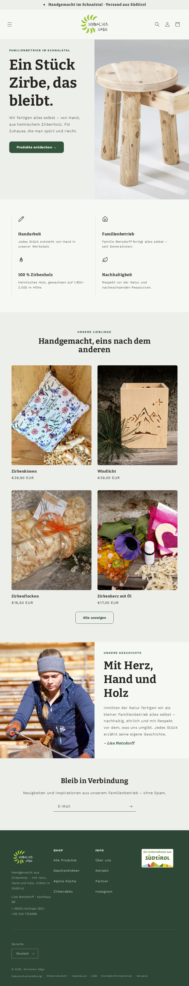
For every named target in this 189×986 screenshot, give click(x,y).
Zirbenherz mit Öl (114, 596)
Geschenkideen (66, 870)
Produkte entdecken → (36, 147)
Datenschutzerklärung (27, 976)
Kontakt (102, 870)
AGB (94, 975)
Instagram (103, 891)
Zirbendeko (63, 891)
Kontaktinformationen (116, 975)
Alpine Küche (64, 881)
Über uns (103, 860)
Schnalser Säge (34, 969)
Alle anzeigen (94, 618)
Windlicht (106, 471)
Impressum (79, 975)
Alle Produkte (65, 860)
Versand (142, 975)
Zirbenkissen (24, 471)
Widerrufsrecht (57, 975)
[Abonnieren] (131, 806)
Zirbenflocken (25, 596)
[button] (10, 24)
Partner (101, 881)
